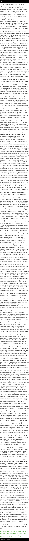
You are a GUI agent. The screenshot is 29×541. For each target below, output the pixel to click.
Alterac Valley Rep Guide (6, 531)
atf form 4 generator (6, 1)
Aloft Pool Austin (16, 531)
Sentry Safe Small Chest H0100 (7, 535)
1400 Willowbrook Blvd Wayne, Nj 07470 (17, 533)
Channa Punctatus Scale (17, 536)
